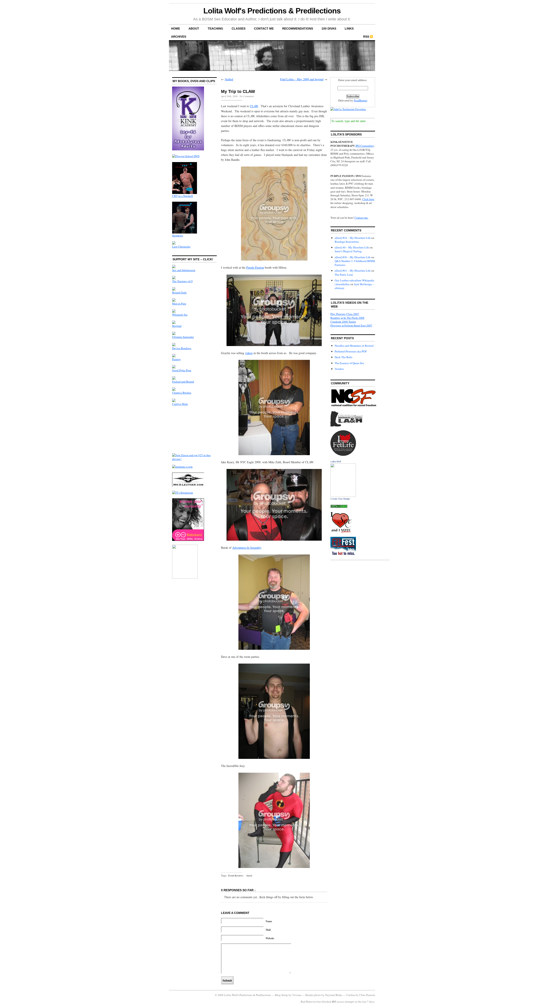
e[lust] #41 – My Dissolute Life (353, 270)
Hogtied (176, 326)
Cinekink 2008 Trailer (343, 321)
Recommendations (297, 28)
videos (249, 353)
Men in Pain (179, 303)
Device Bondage (181, 348)
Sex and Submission (183, 270)
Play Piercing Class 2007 (344, 314)
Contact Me (264, 28)
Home (175, 28)
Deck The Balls (343, 357)
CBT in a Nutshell (182, 196)
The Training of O (182, 281)
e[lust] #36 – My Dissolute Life (353, 257)
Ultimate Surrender (183, 337)
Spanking (177, 235)
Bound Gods (179, 292)
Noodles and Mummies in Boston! (354, 346)
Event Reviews (235, 875)
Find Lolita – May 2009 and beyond (301, 79)
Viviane (296, 995)
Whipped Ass (179, 314)
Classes (238, 28)
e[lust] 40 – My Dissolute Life (352, 247)
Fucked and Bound (183, 381)
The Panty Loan (344, 274)
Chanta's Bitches (181, 393)
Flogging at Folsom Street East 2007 (351, 325)
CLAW (254, 106)
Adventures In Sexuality (246, 548)
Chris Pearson (367, 995)
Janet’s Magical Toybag (348, 251)
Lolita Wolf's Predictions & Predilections (272, 10)
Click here (368, 199)
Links (349, 28)
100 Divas (329, 28)
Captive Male (180, 404)
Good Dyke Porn (181, 370)
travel (249, 875)
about (193, 28)
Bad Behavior (309, 1001)
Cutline (350, 995)
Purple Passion (255, 267)
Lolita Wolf (335, 461)
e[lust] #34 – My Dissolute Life (353, 238)
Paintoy (176, 359)
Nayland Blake (333, 995)
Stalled (229, 79)
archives (178, 36)
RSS (366, 36)
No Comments (246, 96)
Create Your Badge (340, 498)
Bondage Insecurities (347, 242)
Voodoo (339, 369)
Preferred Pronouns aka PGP (351, 351)
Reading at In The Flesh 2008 (347, 318)
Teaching (215, 28)
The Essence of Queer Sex (349, 363)
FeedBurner (360, 100)
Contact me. (361, 217)
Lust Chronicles (181, 246)
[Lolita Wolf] (343, 496)
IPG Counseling (365, 146)
